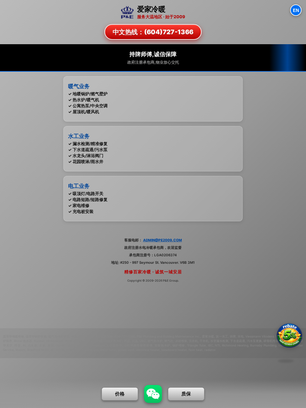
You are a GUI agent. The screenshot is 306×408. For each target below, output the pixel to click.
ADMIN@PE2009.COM (162, 240)
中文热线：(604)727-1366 (153, 32)
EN (296, 10)
